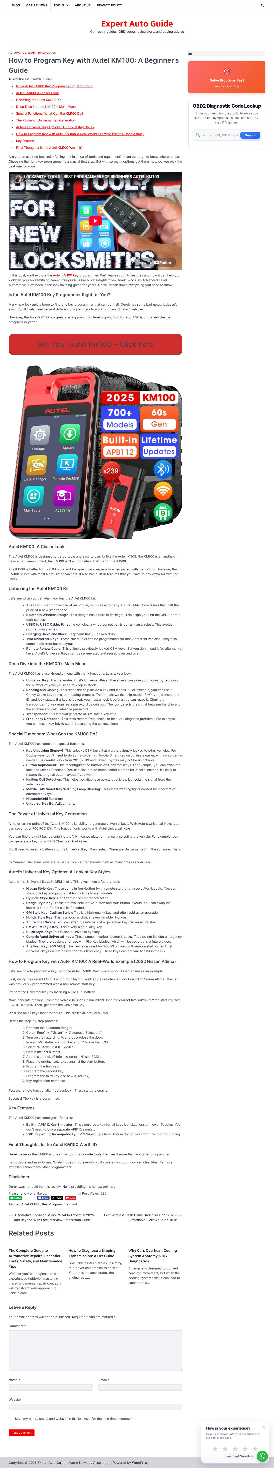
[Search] (262, 5)
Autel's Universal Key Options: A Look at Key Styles (55, 127)
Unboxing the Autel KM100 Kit (38, 100)
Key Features (25, 141)
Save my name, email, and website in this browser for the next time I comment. (74, 1419)
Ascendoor (101, 1463)
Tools (59, 5)
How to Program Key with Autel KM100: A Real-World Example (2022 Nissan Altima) (80, 134)
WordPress (140, 1463)
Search (250, 135)
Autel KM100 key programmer (75, 275)
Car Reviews (36, 5)
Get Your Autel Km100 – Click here (95, 344)
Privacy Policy (109, 5)
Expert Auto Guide (137, 23)
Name (14, 1380)
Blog (16, 5)
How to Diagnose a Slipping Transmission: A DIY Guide (92, 1253)
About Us (83, 5)
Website (15, 1399)
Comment (17, 1326)
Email (103, 1380)
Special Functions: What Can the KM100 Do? (49, 113)
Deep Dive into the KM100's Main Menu (46, 107)
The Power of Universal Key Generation (46, 120)
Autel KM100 (30, 1204)
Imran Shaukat (20, 79)
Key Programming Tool (59, 1204)
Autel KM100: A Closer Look (37, 93)
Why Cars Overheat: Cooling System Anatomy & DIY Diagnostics (152, 1255)
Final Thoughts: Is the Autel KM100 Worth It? (49, 148)
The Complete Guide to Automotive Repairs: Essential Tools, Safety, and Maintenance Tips (35, 1258)
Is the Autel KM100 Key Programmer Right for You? (54, 86)
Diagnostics (47, 52)
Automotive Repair (22, 52)
